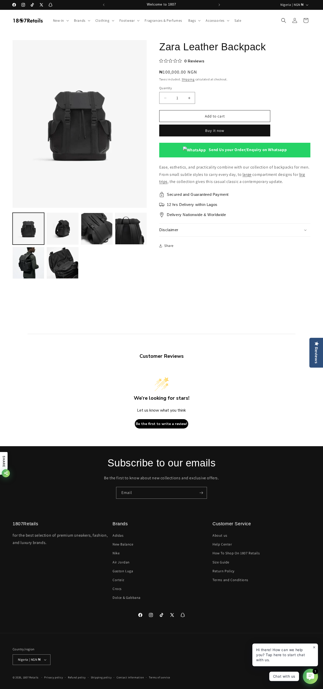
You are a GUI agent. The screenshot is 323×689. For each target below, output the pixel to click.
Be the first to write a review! (161, 423)
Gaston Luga (123, 571)
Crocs (117, 588)
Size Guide (220, 562)
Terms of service (159, 677)
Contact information (130, 677)
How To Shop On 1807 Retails (236, 553)
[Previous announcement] (103, 5)
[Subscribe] (201, 493)
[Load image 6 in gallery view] (62, 263)
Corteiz (118, 580)
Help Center (222, 544)
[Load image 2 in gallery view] (62, 228)
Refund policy (77, 677)
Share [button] (169, 246)
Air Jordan (121, 562)
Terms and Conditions (230, 580)
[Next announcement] (219, 5)
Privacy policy (53, 677)
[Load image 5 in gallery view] (28, 263)
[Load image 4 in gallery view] (131, 228)
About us (219, 535)
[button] (60, 20)
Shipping (188, 79)
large (247, 174)
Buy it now (214, 130)
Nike (116, 553)
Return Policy (223, 571)
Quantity (165, 88)
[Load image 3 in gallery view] (97, 228)
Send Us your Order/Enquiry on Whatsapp (247, 150)
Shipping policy (101, 677)
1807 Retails (31, 677)
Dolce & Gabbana (127, 597)
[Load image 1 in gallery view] (28, 228)
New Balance (123, 544)
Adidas (118, 535)
